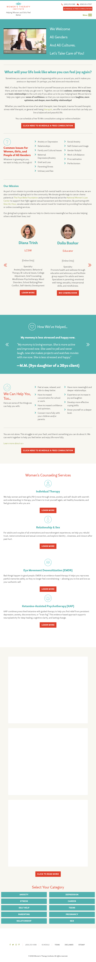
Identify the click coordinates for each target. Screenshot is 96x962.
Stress (24, 901)
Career (72, 901)
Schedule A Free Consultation (78, 9)
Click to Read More (48, 874)
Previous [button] (6, 265)
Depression (72, 894)
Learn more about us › (14, 443)
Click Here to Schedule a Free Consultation (48, 125)
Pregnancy (72, 914)
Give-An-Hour (10, 204)
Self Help (24, 908)
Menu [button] (85, 15)
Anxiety (24, 894)
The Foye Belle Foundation (26, 197)
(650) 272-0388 (69, 4)
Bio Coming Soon (68, 293)
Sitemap (81, 945)
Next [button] (90, 265)
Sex (72, 921)
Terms (57, 945)
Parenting (24, 914)
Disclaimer (69, 945)
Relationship (24, 921)
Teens (72, 908)
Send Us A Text (86, 4)
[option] (28, 266)
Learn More (28, 292)
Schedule (46, 945)
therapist (48, 109)
